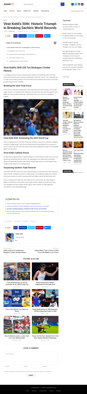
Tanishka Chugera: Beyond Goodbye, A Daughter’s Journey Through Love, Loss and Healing (72, 44)
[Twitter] (76, 4)
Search (62, 4)
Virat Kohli (33, 221)
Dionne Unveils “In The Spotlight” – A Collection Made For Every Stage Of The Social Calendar (73, 35)
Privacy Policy (43, 391)
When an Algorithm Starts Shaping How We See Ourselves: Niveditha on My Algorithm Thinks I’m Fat (73, 67)
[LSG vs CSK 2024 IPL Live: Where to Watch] (17, 298)
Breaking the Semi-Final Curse (16, 51)
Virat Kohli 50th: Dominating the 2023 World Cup (22, 54)
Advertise (58, 391)
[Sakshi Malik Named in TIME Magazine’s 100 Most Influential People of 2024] (45, 298)
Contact (51, 391)
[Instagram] (79, 4)
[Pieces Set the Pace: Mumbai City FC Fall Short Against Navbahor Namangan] (45, 325)
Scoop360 (25, 221)
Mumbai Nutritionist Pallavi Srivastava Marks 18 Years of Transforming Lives (71, 27)
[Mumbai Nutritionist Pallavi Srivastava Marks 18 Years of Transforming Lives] (67, 92)
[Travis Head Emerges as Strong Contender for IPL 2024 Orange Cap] (17, 271)
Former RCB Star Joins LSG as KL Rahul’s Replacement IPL (24, 203)
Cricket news (8, 221)
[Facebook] (72, 4)
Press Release (45, 11)
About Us (34, 391)
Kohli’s (6, 142)
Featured (35, 11)
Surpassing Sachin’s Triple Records (18, 61)
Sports (19, 11)
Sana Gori (12, 31)
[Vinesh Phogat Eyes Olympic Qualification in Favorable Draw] (45, 271)
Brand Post (27, 11)
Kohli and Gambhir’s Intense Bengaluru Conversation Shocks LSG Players (28, 206)
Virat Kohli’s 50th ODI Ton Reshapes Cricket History (23, 47)
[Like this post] (16, 36)
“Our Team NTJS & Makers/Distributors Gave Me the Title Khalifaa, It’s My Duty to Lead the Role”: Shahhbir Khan (78, 156)
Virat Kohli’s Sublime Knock (16, 58)
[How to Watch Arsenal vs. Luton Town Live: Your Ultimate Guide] (17, 325)
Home (5, 11)
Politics (11, 11)
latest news (17, 221)
